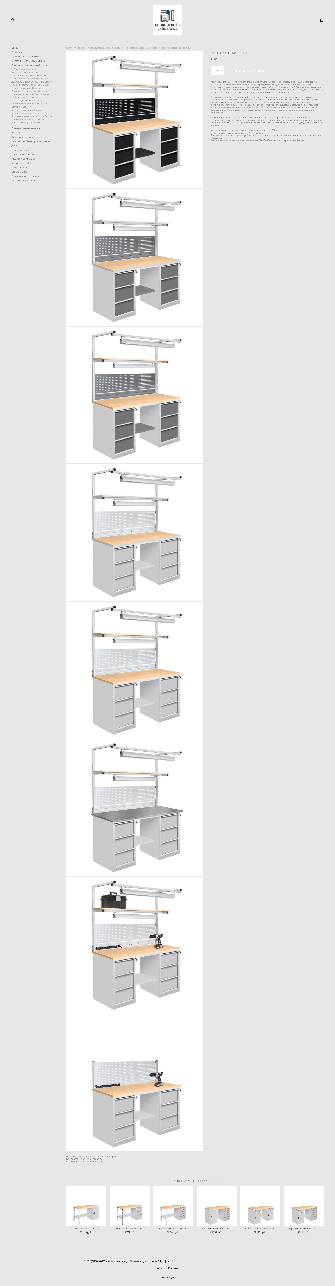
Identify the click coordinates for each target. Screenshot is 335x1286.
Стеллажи (16, 52)
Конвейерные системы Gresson (28, 119)
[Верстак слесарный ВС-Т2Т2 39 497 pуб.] (260, 1206)
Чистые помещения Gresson (26, 122)
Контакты (173, 1268)
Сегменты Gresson (21, 106)
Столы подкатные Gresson (25, 100)
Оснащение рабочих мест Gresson (30, 94)
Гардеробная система (23, 158)
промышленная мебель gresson (105, 47)
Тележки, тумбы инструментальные (30, 141)
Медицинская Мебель (23, 163)
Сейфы (15, 47)
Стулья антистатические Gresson (29, 91)
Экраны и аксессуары (23, 136)
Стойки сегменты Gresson (25, 97)
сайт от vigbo (167, 1278)
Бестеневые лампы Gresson (26, 113)
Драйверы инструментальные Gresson (32, 81)
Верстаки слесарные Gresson (26, 72)
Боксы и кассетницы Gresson (26, 109)
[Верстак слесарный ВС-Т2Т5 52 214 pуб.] (304, 1206)
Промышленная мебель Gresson (29, 65)
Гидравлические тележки (25, 176)
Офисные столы (19, 167)
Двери (14, 145)
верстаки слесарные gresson (142, 47)
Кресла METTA (19, 171)
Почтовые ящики (20, 149)
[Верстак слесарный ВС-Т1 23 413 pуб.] (86, 1206)
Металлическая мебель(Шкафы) (28, 60)
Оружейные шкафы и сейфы (26, 56)
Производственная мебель (25, 128)
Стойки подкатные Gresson (26, 88)
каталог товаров (75, 47)
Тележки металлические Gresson (29, 103)
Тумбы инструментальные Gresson (30, 84)
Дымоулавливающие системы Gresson (32, 116)
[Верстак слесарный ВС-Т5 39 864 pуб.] (173, 1206)
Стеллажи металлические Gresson (29, 78)
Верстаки (16, 132)
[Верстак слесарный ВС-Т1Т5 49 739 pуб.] (217, 1206)
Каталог (161, 1268)
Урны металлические (22, 154)
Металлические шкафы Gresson (28, 75)
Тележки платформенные (25, 180)
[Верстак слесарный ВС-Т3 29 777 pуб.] (130, 1206)
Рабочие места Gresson (24, 69)
